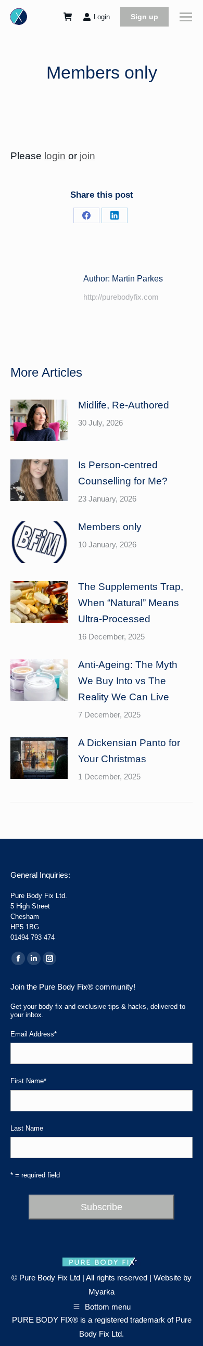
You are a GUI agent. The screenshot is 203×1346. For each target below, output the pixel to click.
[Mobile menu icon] (186, 16)
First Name (28, 1081)
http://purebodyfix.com (121, 296)
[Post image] (39, 420)
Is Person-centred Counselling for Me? (123, 472)
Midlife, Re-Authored (123, 405)
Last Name (26, 1128)
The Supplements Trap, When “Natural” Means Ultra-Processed (130, 602)
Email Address (33, 1034)
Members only (110, 526)
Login (102, 17)
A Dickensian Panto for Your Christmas (129, 750)
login (55, 155)
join (87, 155)
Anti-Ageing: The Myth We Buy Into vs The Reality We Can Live (127, 680)
